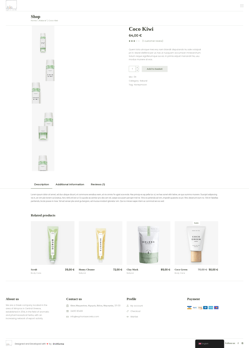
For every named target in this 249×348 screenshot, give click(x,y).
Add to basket (155, 69)
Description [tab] (41, 184)
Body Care (36, 273)
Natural (143, 80)
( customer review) (152, 41)
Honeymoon (140, 84)
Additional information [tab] (70, 184)
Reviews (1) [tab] (98, 184)
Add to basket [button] (63, 270)
